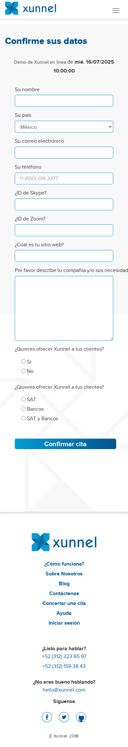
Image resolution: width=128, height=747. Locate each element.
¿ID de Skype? (30, 193)
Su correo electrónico (39, 141)
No (29, 371)
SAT (31, 399)
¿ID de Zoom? (30, 218)
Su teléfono (28, 167)
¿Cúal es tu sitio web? (39, 244)
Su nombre (27, 89)
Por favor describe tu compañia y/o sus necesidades (64, 270)
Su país (23, 115)
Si (28, 361)
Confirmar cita (65, 444)
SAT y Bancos (42, 418)
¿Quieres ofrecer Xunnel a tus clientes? (59, 349)
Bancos (35, 409)
